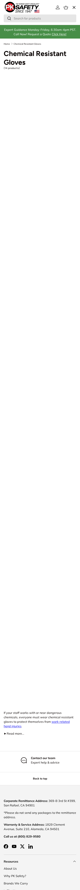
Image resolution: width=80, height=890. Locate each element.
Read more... (14, 733)
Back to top (40, 778)
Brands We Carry (16, 883)
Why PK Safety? (15, 876)
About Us (10, 868)
